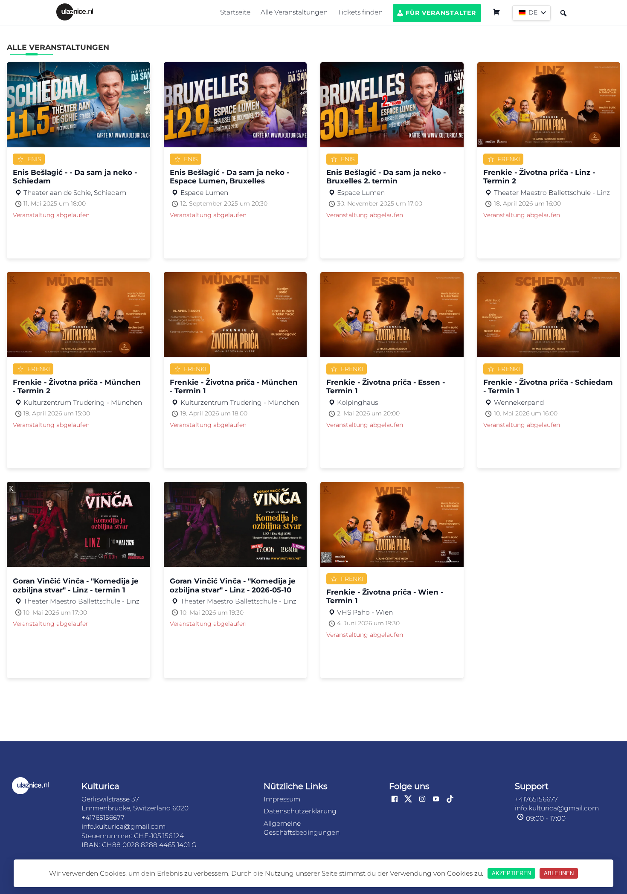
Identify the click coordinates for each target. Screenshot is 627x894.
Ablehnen (559, 873)
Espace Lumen (204, 193)
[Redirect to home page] (40, 786)
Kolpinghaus (357, 402)
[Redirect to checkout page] (496, 13)
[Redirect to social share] (394, 800)
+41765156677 (103, 817)
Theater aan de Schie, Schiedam (74, 193)
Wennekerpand (519, 402)
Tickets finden (360, 12)
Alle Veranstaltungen (294, 12)
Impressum (282, 799)
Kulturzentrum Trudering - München (82, 402)
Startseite (235, 12)
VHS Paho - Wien (365, 612)
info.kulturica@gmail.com (123, 826)
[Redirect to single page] (76, 12)
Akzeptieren (511, 873)
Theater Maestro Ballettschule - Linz (552, 193)
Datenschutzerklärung (300, 811)
